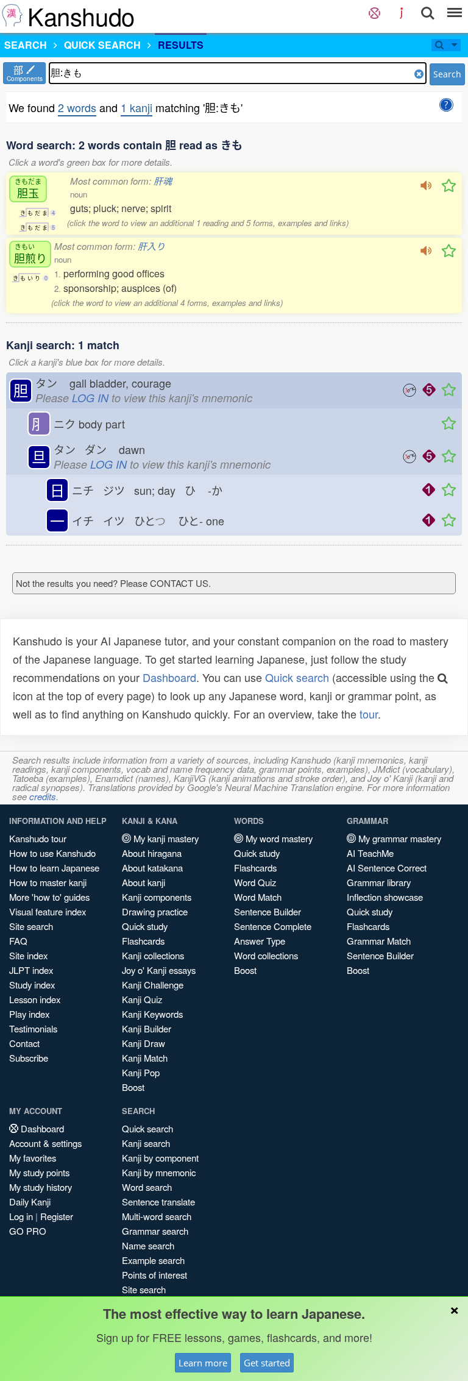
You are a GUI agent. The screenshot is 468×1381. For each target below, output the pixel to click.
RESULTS (181, 45)
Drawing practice (155, 911)
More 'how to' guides (49, 896)
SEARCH (25, 45)
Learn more (203, 1363)
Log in (21, 1216)
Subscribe (28, 1057)
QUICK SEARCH (102, 45)
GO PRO (27, 1230)
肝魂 (163, 180)
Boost (133, 1087)
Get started (267, 1363)
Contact (24, 1043)
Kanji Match (145, 1057)
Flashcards (143, 940)
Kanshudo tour (37, 838)
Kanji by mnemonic (159, 1172)
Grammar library (379, 882)
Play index (29, 1013)
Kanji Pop (141, 1072)
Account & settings (45, 1143)
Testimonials (33, 1028)
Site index (28, 955)
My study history (40, 1186)
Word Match (258, 896)
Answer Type (259, 940)
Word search (147, 1186)
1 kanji (136, 107)
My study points (39, 1172)
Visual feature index (47, 911)
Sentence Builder (267, 911)
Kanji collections (153, 955)
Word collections (266, 955)
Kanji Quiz (142, 999)
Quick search (297, 677)
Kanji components (156, 896)
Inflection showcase (385, 896)
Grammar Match (379, 940)
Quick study (145, 926)
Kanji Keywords (152, 1013)
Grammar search (155, 1230)
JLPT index (31, 970)
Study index (32, 984)
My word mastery (278, 838)
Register (56, 1216)
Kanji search (146, 1143)
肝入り (151, 246)
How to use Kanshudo (52, 853)
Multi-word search (156, 1216)
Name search (148, 1245)
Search (447, 74)
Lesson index (34, 999)
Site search (31, 926)
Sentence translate (158, 1201)
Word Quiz (255, 882)
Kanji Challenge (152, 984)
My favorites (32, 1157)
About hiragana (152, 853)
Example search (153, 1260)
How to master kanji (48, 882)
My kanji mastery (165, 838)
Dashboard (169, 677)
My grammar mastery (398, 838)
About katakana (152, 867)
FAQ (18, 940)
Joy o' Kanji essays (159, 970)
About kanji (143, 882)
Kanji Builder (146, 1028)
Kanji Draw (143, 1043)
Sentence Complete (272, 926)
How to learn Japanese (54, 867)
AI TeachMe (370, 853)
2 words (77, 107)
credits (42, 796)
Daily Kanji (30, 1201)
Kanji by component (160, 1157)
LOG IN (90, 397)
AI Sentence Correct (387, 867)
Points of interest (154, 1274)
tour (369, 714)
